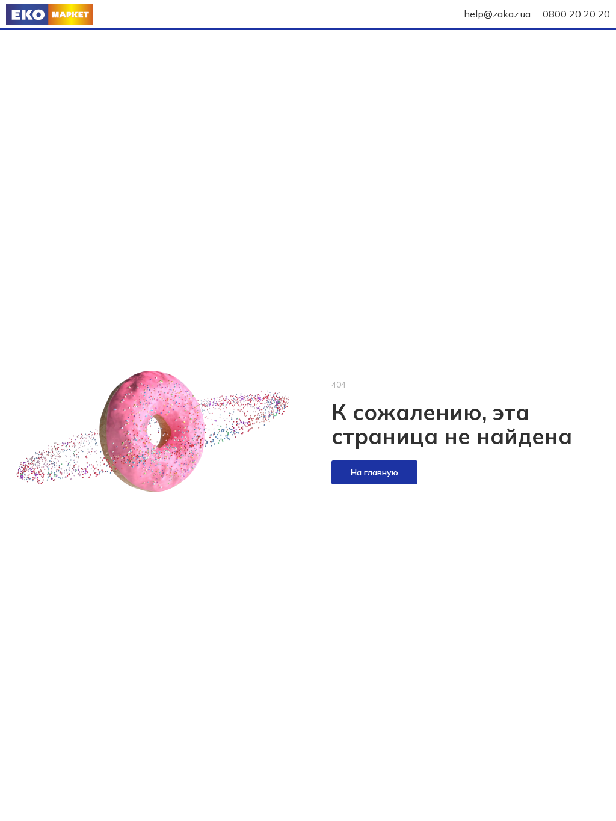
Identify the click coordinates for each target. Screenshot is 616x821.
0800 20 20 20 (576, 14)
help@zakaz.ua (497, 14)
